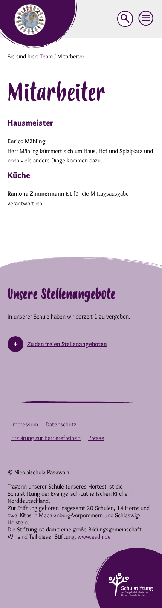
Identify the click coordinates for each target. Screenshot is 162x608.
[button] (146, 18)
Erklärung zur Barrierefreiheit (46, 437)
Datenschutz (61, 424)
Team (46, 56)
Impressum (24, 424)
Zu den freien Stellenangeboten (67, 344)
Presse (96, 437)
